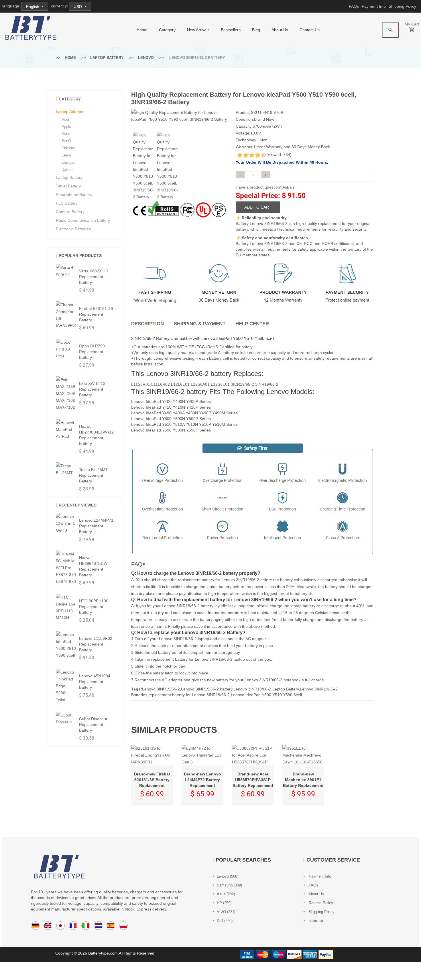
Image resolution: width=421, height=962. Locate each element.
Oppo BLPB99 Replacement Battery (92, 352)
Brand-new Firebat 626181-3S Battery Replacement (152, 780)
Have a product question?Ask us (265, 187)
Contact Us (310, 29)
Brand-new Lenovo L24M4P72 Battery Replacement (202, 780)
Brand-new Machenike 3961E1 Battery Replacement (303, 780)
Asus (66, 134)
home (142, 29)
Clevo (66, 155)
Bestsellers (231, 29)
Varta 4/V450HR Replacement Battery (93, 277)
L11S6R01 (140, 384)
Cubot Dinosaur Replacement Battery (93, 724)
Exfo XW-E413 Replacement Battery (92, 389)
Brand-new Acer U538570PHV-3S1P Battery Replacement (253, 780)
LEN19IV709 (271, 112)
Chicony (68, 148)
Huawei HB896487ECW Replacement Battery (93, 566)
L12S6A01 (200, 384)
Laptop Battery (107, 58)
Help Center (252, 323)
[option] (143, 166)
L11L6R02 (160, 384)
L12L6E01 (180, 384)
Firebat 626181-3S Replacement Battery (96, 314)
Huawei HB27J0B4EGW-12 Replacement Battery (96, 435)
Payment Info (374, 6)
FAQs (354, 6)
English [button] (33, 6)
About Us (280, 29)
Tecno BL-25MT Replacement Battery (93, 475)
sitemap (315, 920)
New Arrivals (198, 29)
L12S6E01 (220, 384)
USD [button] (78, 6)
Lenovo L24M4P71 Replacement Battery (96, 526)
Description (147, 323)
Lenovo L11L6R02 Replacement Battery (95, 644)
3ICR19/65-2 (242, 384)
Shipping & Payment (199, 323)
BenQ (66, 141)
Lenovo (146, 58)
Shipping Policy (402, 6)
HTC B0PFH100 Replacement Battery (93, 607)
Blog (256, 29)
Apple (66, 126)
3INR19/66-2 (266, 384)
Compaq (68, 162)
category (167, 29)
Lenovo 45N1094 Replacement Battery (94, 682)
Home (70, 58)
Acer (65, 119)
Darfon (67, 169)
